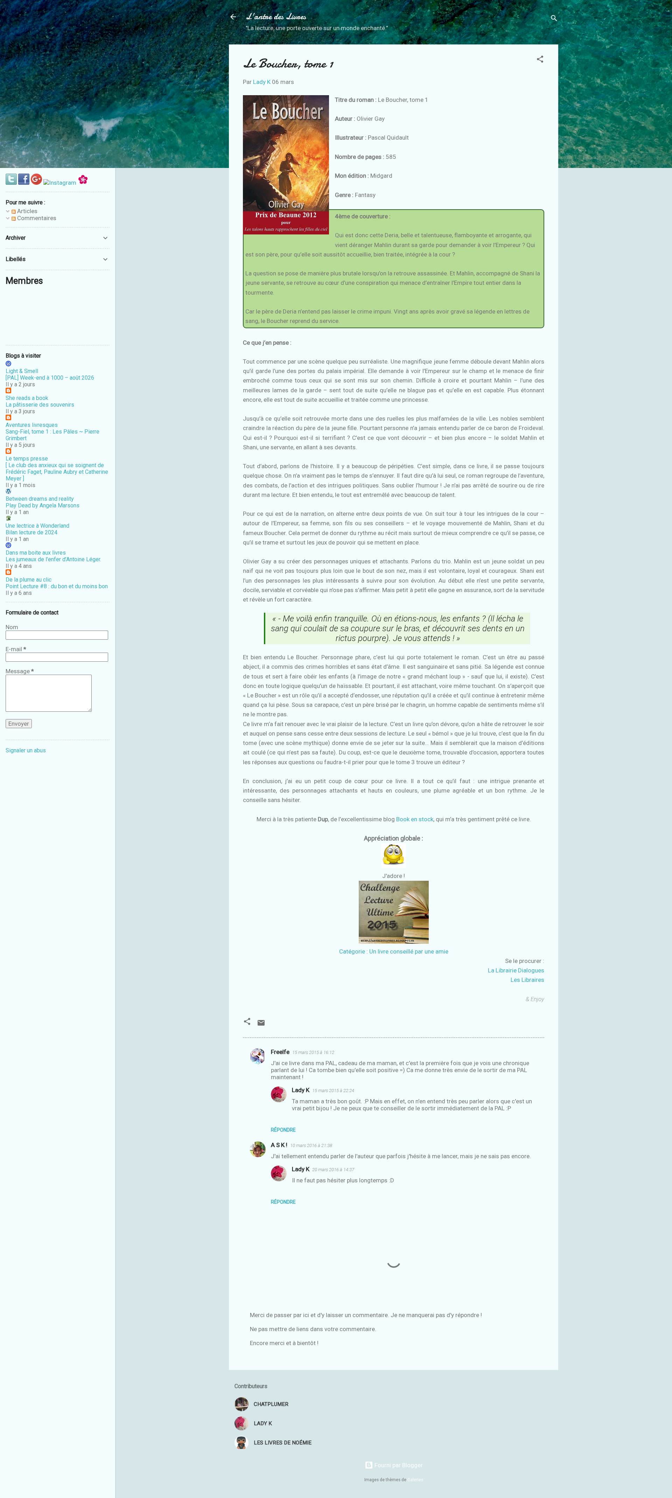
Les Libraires (527, 979)
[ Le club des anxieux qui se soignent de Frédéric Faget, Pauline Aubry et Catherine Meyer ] (57, 472)
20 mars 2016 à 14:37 (333, 1169)
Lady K (300, 1089)
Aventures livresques (32, 425)
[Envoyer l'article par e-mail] (261, 1024)
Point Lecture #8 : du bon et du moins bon (57, 586)
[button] (540, 60)
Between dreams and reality (40, 498)
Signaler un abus (26, 750)
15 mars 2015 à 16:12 (313, 1052)
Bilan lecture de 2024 (31, 532)
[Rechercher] (554, 19)
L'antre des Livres (276, 16)
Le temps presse (27, 458)
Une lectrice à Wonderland (37, 525)
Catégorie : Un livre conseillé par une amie (393, 951)
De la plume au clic (28, 579)
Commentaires (36, 217)
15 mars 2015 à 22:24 (333, 1090)
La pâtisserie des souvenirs (40, 404)
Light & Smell (22, 371)
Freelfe (280, 1051)
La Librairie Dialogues (516, 970)
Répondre (283, 1130)
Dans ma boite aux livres (36, 552)
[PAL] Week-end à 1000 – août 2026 (50, 377)
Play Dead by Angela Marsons (42, 505)
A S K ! (279, 1144)
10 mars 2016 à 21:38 (311, 1145)
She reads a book (27, 398)
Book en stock (414, 819)
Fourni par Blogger (398, 1465)
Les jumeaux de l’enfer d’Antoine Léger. (53, 559)
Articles (26, 211)
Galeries (415, 1479)
